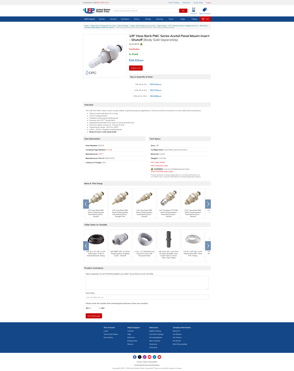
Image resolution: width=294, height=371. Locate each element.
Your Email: (90, 293)
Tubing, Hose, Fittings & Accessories (103, 26)
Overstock (153, 347)
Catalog (174, 2)
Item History (108, 337)
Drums (136, 19)
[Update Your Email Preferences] (159, 357)
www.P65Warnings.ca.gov (162, 171)
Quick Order (198, 2)
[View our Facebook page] (134, 357)
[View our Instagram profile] (144, 357)
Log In (208, 2)
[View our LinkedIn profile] (154, 357)
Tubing (194, 19)
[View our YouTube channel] (149, 357)
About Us (176, 331)
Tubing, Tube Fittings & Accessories (142, 26)
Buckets (113, 19)
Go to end (86, 204)
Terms (145, 361)
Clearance (186, 2)
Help (129, 334)
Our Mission (177, 334)
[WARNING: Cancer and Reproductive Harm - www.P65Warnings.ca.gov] (141, 44)
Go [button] (183, 11)
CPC (101, 154)
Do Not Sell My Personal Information (147, 365)
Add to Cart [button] (136, 68)
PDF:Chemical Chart (159, 165)
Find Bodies (134, 49)
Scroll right (208, 204)
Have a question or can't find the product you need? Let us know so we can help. (119, 274)
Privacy (139, 361)
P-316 (109, 150)
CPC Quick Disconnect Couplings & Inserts (183, 26)
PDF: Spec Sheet (158, 162)
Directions (131, 337)
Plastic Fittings (123, 26)
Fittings (148, 19)
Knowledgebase (155, 337)
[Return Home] (96, 11)
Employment (132, 341)
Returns (130, 344)
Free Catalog (156, 334)
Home (86, 26)
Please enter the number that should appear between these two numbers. (117, 303)
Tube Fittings (162, 26)
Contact (130, 331)
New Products (154, 341)
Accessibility (152, 361)
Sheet (171, 19)
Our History (177, 337)
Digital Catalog (155, 331)
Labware (159, 19)
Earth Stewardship (180, 344)
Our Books (177, 341)
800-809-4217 (102, 2)
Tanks (182, 19)
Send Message (94, 316)
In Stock (133, 54)
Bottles (102, 19)
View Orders (111, 334)
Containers (125, 19)
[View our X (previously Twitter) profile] (139, 357)
